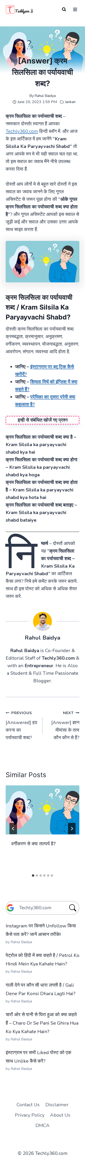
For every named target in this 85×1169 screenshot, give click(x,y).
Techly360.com (22, 131)
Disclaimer (56, 1105)
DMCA (42, 1125)
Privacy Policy (29, 1115)
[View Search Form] (64, 9)
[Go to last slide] (13, 828)
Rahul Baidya (45, 95)
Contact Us (28, 1105)
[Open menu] (75, 9)
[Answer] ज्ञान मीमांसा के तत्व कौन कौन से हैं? (65, 725)
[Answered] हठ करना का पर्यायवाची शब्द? (21, 725)
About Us (60, 1115)
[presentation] (42, 809)
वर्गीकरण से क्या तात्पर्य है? (33, 843)
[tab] (33, 875)
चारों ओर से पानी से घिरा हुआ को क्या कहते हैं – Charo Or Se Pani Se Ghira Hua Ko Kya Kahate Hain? (42, 1023)
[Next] (72, 828)
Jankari (70, 102)
